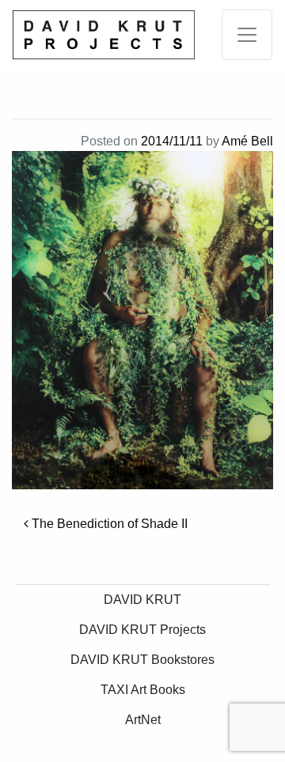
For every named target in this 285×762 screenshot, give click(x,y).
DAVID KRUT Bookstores (142, 659)
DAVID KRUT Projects (142, 629)
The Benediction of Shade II (108, 523)
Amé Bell (247, 141)
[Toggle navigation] (247, 34)
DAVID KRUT (142, 599)
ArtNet (143, 719)
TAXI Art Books (143, 689)
